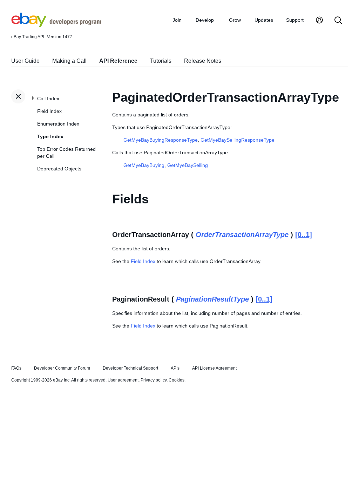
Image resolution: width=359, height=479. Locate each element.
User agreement (123, 380)
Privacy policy (154, 380)
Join (177, 20)
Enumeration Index (58, 124)
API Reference (118, 61)
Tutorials (160, 61)
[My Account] (319, 20)
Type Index (50, 136)
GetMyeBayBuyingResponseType (160, 140)
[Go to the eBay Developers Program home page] (56, 25)
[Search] (338, 20)
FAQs (16, 368)
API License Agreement (214, 368)
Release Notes (202, 61)
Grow (235, 20)
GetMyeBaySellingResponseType (238, 140)
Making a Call (69, 61)
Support (295, 20)
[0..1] (303, 234)
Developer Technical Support (130, 368)
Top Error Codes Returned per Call (66, 152)
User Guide (25, 61)
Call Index (48, 98)
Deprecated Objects (59, 168)
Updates (264, 20)
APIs (175, 368)
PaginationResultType (212, 299)
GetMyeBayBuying (143, 165)
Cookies (176, 380)
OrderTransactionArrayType (242, 234)
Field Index (49, 111)
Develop (205, 20)
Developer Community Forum (62, 368)
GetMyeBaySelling (187, 165)
